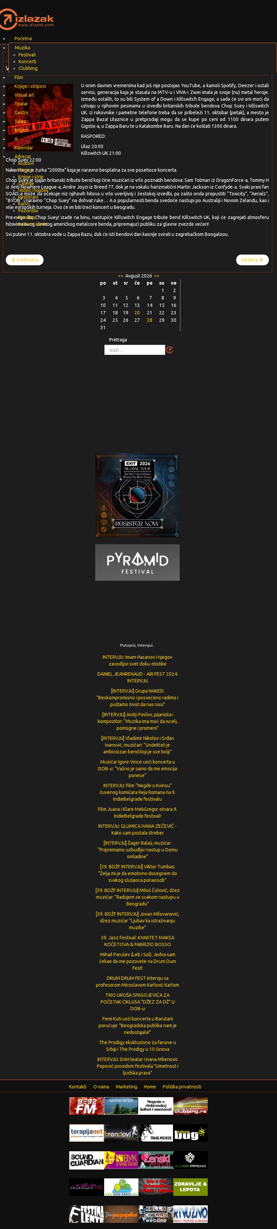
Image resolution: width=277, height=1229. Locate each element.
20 (137, 312)
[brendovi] (121, 1132)
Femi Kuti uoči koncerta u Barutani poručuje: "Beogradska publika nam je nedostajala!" (138, 1025)
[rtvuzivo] (190, 1213)
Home (150, 1086)
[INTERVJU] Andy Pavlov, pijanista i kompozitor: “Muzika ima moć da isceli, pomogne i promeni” (138, 721)
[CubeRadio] (190, 1159)
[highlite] (86, 1186)
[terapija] (86, 1132)
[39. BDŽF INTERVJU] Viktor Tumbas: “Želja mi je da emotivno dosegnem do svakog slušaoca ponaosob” (137, 873)
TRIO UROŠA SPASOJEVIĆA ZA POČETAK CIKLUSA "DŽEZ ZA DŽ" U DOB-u (138, 1001)
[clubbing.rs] (190, 1105)
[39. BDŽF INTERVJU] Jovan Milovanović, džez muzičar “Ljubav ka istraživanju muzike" (137, 920)
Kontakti (77, 1086)
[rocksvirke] (155, 1186)
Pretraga (118, 339)
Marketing (126, 1086)
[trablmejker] (155, 1132)
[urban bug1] (190, 1132)
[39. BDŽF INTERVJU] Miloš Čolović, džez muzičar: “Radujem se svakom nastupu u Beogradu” (137, 897)
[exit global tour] (137, 496)
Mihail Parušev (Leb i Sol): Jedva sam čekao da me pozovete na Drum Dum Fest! (137, 961)
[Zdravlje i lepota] (190, 1186)
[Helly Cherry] (155, 1213)
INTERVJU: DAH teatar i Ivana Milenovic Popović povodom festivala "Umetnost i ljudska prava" (137, 1066)
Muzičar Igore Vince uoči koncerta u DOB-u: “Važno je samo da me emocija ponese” (137, 768)
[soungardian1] (86, 1160)
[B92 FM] (86, 1105)
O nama (101, 1086)
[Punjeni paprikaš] (121, 1213)
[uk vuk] (121, 1159)
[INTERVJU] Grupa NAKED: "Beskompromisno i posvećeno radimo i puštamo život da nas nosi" (137, 697)
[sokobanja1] (121, 1186)
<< (121, 276)
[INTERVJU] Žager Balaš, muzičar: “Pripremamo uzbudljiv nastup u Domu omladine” (138, 849)
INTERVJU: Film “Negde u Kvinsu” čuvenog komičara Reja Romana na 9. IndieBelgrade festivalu (138, 792)
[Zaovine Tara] (121, 1105)
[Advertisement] (138, 400)
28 (149, 320)
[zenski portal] (155, 1159)
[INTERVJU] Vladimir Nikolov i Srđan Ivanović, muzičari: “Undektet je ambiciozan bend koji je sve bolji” (137, 745)
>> (156, 276)
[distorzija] (155, 1105)
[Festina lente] (86, 1213)
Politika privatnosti (182, 1086)
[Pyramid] (137, 562)
